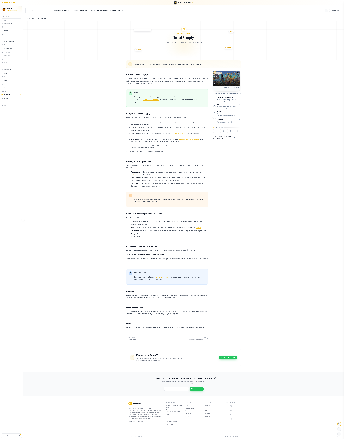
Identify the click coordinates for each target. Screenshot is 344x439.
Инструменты (189, 416)
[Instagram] (230, 419)
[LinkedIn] (230, 410)
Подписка (207, 405)
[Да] (234, 137)
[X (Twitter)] (230, 414)
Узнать (187, 419)
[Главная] (8, 3)
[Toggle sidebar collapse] (23, 219)
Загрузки (188, 411)
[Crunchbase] (230, 406)
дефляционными (162, 277)
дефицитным (135, 175)
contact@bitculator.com (232, 436)
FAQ (167, 414)
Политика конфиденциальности (173, 410)
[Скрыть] (340, 2)
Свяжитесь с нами (171, 421)
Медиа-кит (169, 424)
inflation (198, 227)
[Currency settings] (7, 435)
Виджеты (207, 416)
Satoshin (9, 8)
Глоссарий (34, 18)
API (205, 408)
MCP (205, 411)
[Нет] (238, 137)
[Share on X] (230, 131)
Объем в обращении (151, 99)
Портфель (207, 413)
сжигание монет (180, 133)
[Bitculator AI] (326, 10)
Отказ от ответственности (171, 418)
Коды (167, 427)
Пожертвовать (189, 408)
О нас (187, 405)
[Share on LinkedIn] (216, 131)
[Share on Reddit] (237, 131)
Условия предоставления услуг (174, 406)
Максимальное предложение (189, 139)
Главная (27, 18)
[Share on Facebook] (223, 131)
